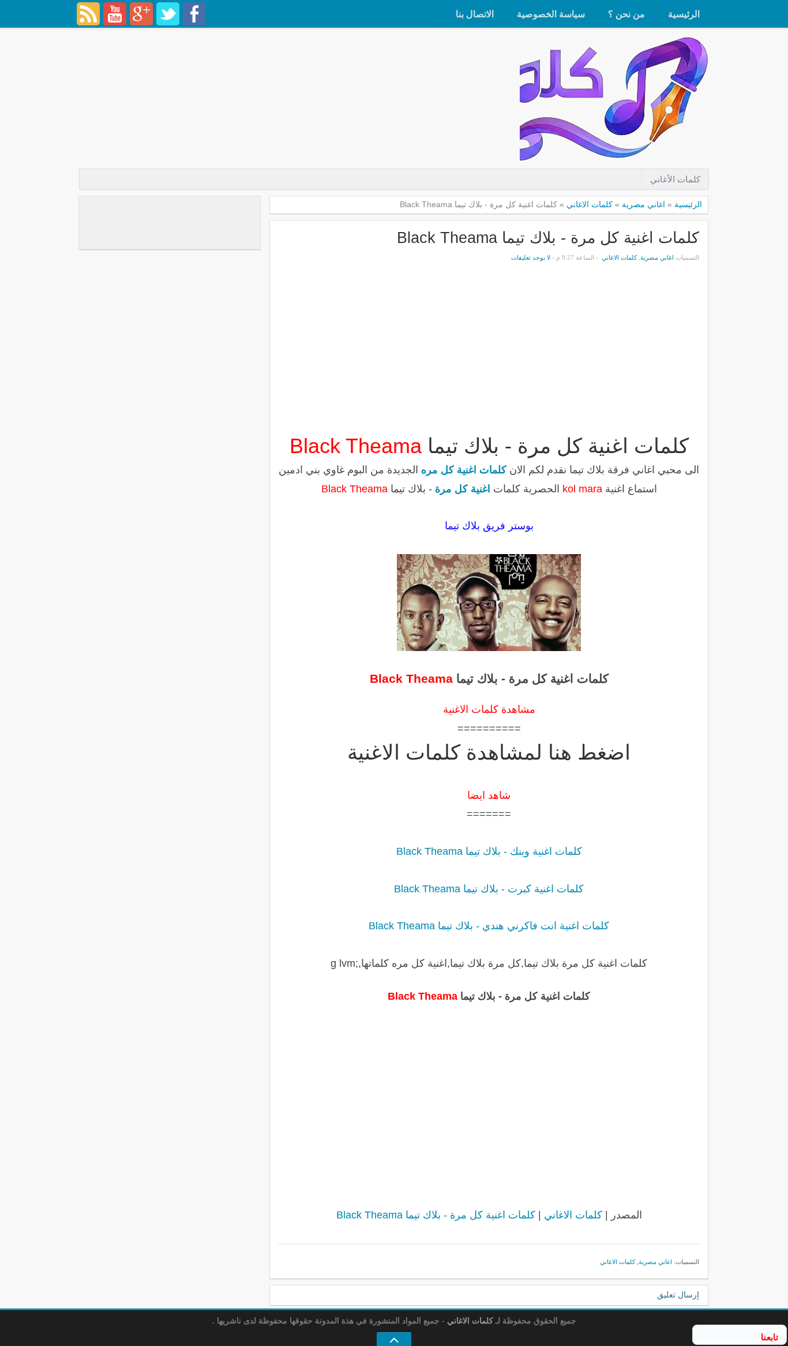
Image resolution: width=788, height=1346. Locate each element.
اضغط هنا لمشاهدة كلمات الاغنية (489, 752)
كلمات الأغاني (675, 179)
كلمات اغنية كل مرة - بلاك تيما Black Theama (548, 237)
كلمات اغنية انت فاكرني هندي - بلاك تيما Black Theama (489, 926)
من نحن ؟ (626, 14)
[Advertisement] (310, 66)
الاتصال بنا (475, 14)
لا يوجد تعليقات (530, 257)
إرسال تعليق (678, 1295)
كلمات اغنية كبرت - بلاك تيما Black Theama (489, 889)
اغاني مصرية (643, 204)
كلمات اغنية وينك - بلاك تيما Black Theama (489, 851)
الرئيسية (684, 14)
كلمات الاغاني (589, 204)
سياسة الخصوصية (551, 14)
